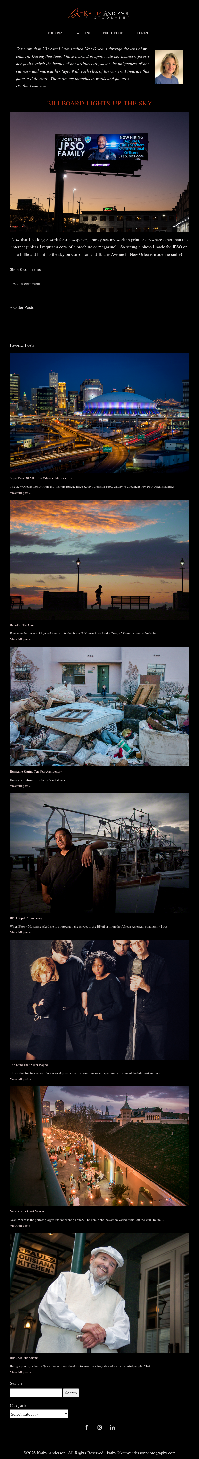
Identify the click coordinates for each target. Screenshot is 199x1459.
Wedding (83, 33)
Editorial (56, 33)
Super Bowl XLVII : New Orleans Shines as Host (41, 478)
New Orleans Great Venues (27, 1211)
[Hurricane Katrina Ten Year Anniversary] (99, 706)
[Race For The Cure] (99, 560)
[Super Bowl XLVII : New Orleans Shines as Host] (99, 413)
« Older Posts (22, 307)
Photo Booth (114, 33)
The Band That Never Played (29, 1064)
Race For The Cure (22, 625)
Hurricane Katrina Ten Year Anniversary (36, 771)
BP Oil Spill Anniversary (26, 918)
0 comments (25, 269)
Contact (144, 33)
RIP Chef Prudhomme (24, 1357)
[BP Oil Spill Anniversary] (99, 853)
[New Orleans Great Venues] (99, 1146)
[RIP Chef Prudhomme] (99, 1293)
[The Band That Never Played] (99, 1000)
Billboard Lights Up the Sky (99, 103)
